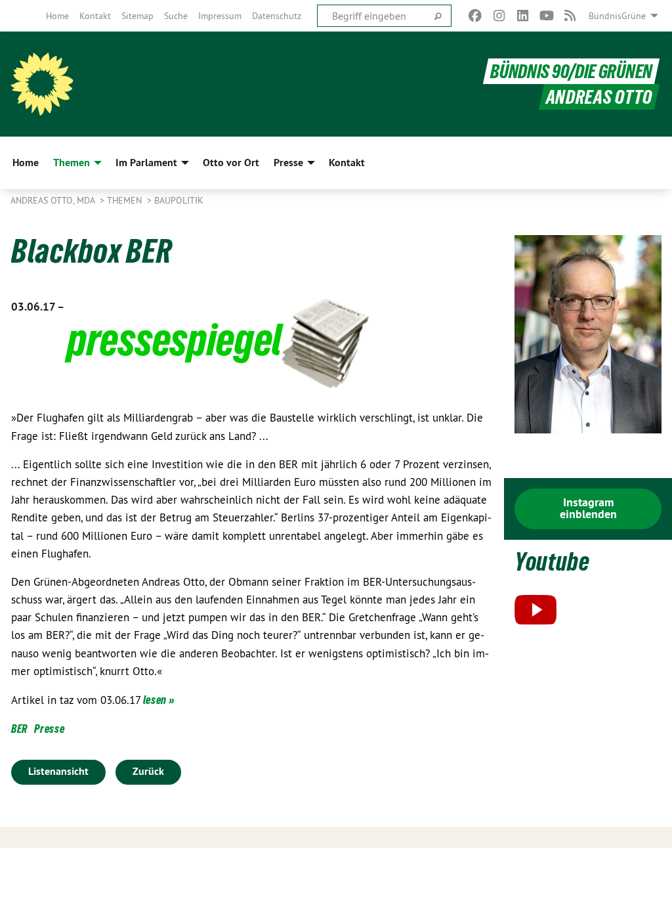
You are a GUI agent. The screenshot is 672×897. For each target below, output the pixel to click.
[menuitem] (57, 16)
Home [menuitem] (25, 162)
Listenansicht (58, 771)
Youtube (552, 562)
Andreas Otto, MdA (53, 200)
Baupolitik (178, 200)
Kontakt (95, 16)
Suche (176, 16)
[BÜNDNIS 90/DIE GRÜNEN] (42, 84)
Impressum (220, 16)
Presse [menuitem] (288, 162)
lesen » (158, 700)
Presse (49, 728)
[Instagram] (499, 16)
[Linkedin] (522, 16)
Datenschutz (276, 16)
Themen (125, 200)
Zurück (148, 771)
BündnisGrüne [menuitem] (617, 16)
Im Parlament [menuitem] (146, 162)
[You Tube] (546, 16)
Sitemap (137, 16)
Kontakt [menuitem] (347, 162)
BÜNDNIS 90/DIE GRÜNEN (571, 71)
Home (57, 16)
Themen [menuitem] (71, 162)
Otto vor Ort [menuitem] (231, 162)
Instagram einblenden (588, 507)
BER (19, 728)
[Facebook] (475, 16)
